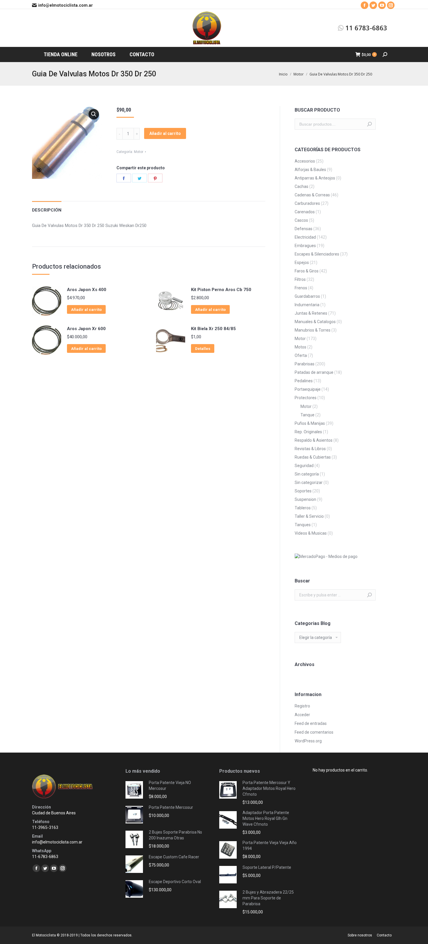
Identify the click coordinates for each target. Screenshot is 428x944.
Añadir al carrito (165, 133)
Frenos (301, 288)
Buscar (369, 124)
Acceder (302, 714)
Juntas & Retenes (311, 313)
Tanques (303, 524)
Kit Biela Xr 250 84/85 (213, 328)
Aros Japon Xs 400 (86, 289)
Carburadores (307, 203)
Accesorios (305, 161)
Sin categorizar (309, 482)
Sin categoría (307, 474)
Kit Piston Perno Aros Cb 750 (221, 289)
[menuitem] (60, 54)
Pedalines (304, 380)
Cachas (301, 186)
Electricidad (305, 237)
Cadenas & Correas (312, 195)
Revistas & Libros (310, 448)
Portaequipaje (308, 389)
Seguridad (304, 465)
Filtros (300, 279)
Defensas (303, 228)
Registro (302, 706)
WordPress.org (308, 741)
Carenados (305, 211)
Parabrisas (304, 364)
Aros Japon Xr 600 (86, 328)
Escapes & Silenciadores (317, 254)
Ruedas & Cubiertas (313, 457)
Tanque (307, 415)
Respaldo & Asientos (314, 440)
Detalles (202, 348)
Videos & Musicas (311, 533)
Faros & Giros (307, 271)
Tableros (303, 508)
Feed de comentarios (314, 732)
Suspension (305, 499)
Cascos (301, 220)
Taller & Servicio (309, 516)
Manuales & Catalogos (315, 321)
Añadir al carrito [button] (86, 309)
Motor (138, 152)
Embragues (305, 245)
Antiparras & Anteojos (315, 178)
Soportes (303, 491)
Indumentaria (307, 304)
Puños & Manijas (310, 423)
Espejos (302, 262)
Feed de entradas (311, 723)
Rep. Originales (308, 431)
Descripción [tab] (46, 210)
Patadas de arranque (314, 372)
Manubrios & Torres (312, 330)
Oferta (301, 355)
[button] (94, 114)
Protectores (305, 397)
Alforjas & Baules (310, 169)
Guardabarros (307, 296)
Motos (300, 347)
